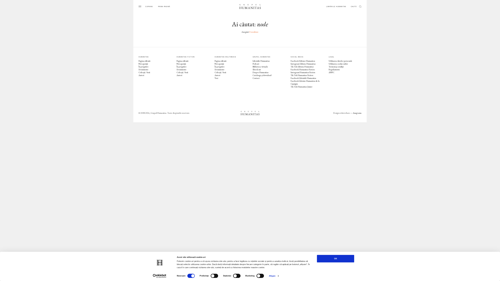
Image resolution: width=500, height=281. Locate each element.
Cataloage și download (262, 75)
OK (335, 258)
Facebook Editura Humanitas (303, 61)
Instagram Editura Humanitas (303, 63)
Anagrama (357, 113)
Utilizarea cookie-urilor (338, 63)
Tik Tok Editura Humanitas (302, 66)
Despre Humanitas (260, 72)
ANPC (332, 72)
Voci (216, 78)
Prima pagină (164, 6)
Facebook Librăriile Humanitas (303, 78)
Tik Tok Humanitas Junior (301, 86)
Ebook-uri (257, 69)
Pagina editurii (144, 61)
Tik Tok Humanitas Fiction (302, 75)
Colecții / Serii (144, 72)
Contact (256, 78)
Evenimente (143, 69)
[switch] (214, 276)
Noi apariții (143, 63)
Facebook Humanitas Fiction (303, 69)
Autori (141, 75)
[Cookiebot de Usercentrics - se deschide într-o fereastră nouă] (159, 276)
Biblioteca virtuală (260, 66)
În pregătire (143, 66)
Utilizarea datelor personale (340, 61)
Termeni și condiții (336, 66)
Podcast (256, 63)
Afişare (272, 276)
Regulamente (334, 69)
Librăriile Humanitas (336, 6)
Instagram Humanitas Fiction (303, 72)
